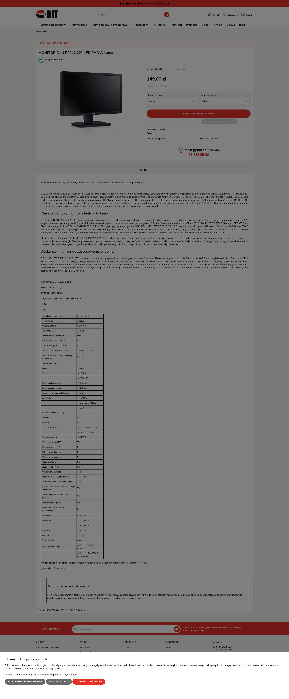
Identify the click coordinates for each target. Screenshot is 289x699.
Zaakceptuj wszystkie (88, 681)
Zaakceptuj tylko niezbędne (25, 681)
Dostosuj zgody (59, 681)
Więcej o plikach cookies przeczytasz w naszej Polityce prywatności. (41, 674)
